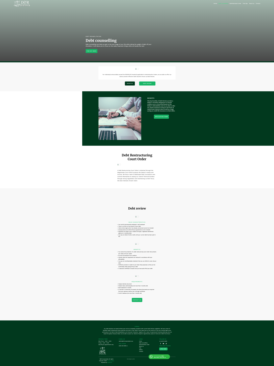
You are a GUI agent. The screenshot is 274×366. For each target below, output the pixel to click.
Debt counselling (223, 3)
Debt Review (147, 83)
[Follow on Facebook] (160, 343)
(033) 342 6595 (122, 345)
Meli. (134, 359)
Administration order (235, 3)
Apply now (163, 348)
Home (215, 3)
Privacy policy (110, 360)
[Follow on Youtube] (163, 343)
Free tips (245, 3)
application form (161, 116)
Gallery (140, 349)
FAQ (140, 347)
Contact (258, 3)
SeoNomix (109, 362)
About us (251, 3)
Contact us (137, 300)
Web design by (130, 359)
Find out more (91, 51)
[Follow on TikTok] (166, 343)
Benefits (130, 83)
